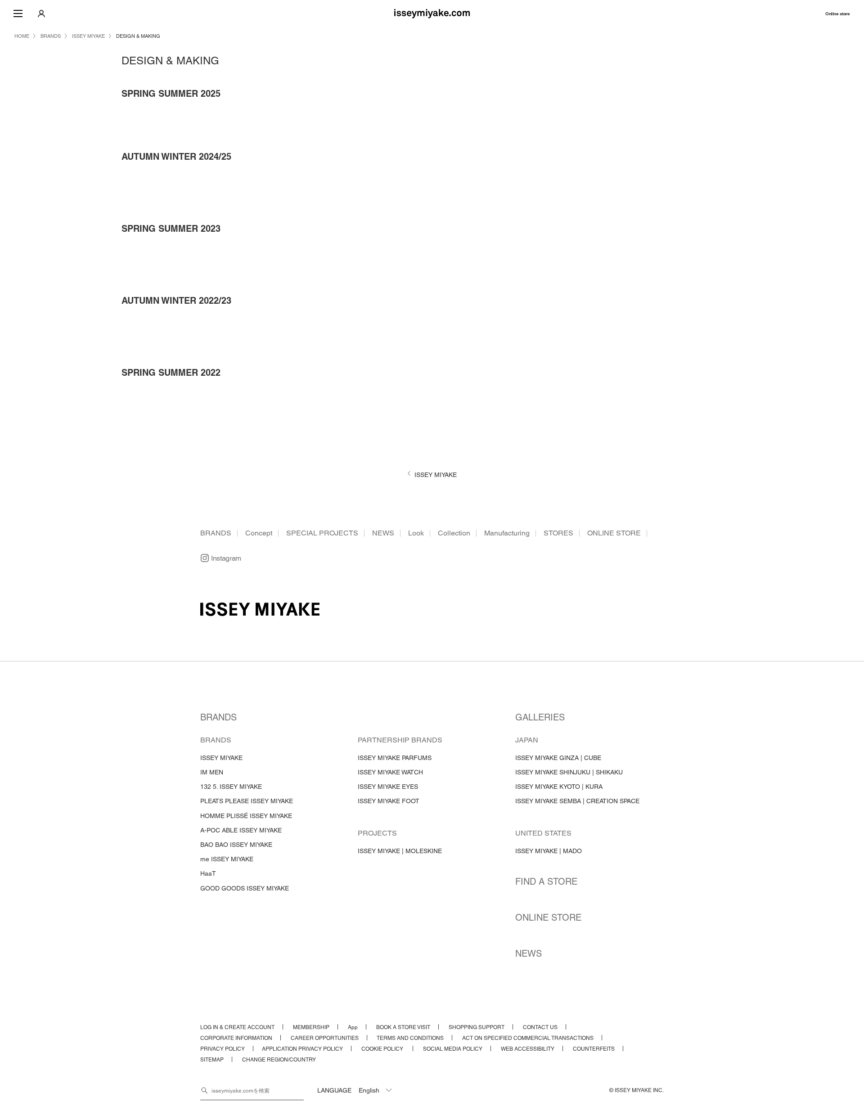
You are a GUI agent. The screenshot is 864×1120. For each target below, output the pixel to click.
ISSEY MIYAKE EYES (388, 786)
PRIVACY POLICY (222, 1049)
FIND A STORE (546, 881)
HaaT (208, 873)
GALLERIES (540, 717)
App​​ (353, 1027)
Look (416, 533)
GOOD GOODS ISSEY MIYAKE (244, 888)
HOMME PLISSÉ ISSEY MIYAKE (246, 815)
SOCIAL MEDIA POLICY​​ (452, 1049)
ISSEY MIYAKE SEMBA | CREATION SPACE (577, 801)
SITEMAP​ (212, 1060)
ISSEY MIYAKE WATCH (390, 772)
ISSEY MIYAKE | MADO (548, 851)
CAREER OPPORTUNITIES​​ (325, 1038)
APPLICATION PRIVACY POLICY (302, 1049)
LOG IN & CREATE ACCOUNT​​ (237, 1027)
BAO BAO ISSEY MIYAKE (236, 844)
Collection (454, 533)
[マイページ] (41, 13)
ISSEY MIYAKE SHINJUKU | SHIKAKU (569, 772)
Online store (837, 14)
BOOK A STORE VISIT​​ (403, 1027)
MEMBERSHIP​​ (311, 1027)
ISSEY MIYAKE (221, 757)
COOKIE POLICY (383, 1049)
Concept (258, 533)
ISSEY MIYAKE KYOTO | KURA (559, 786)
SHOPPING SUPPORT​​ (476, 1027)
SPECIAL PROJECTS (322, 533)
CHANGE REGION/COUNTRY (279, 1060)
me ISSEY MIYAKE (226, 859)
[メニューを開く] (18, 13)
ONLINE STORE (614, 533)
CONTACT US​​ (540, 1027)
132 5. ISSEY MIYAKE (231, 786)
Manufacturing (507, 533)
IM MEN (211, 772)
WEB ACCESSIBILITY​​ (527, 1049)
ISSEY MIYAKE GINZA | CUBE (558, 757)
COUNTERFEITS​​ (594, 1049)
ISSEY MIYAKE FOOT (388, 801)
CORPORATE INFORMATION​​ (236, 1038)
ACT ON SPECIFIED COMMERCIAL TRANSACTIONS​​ (528, 1038)
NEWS (383, 533)
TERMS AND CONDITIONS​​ (410, 1038)
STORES (558, 533)
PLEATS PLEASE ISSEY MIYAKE (246, 801)
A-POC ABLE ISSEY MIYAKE (241, 830)
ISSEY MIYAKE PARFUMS (395, 757)
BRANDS (215, 533)
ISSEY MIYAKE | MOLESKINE (400, 851)
